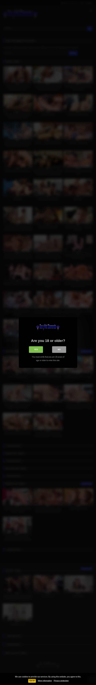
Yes (36, 349)
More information (45, 681)
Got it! (32, 681)
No (59, 349)
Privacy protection (61, 681)
